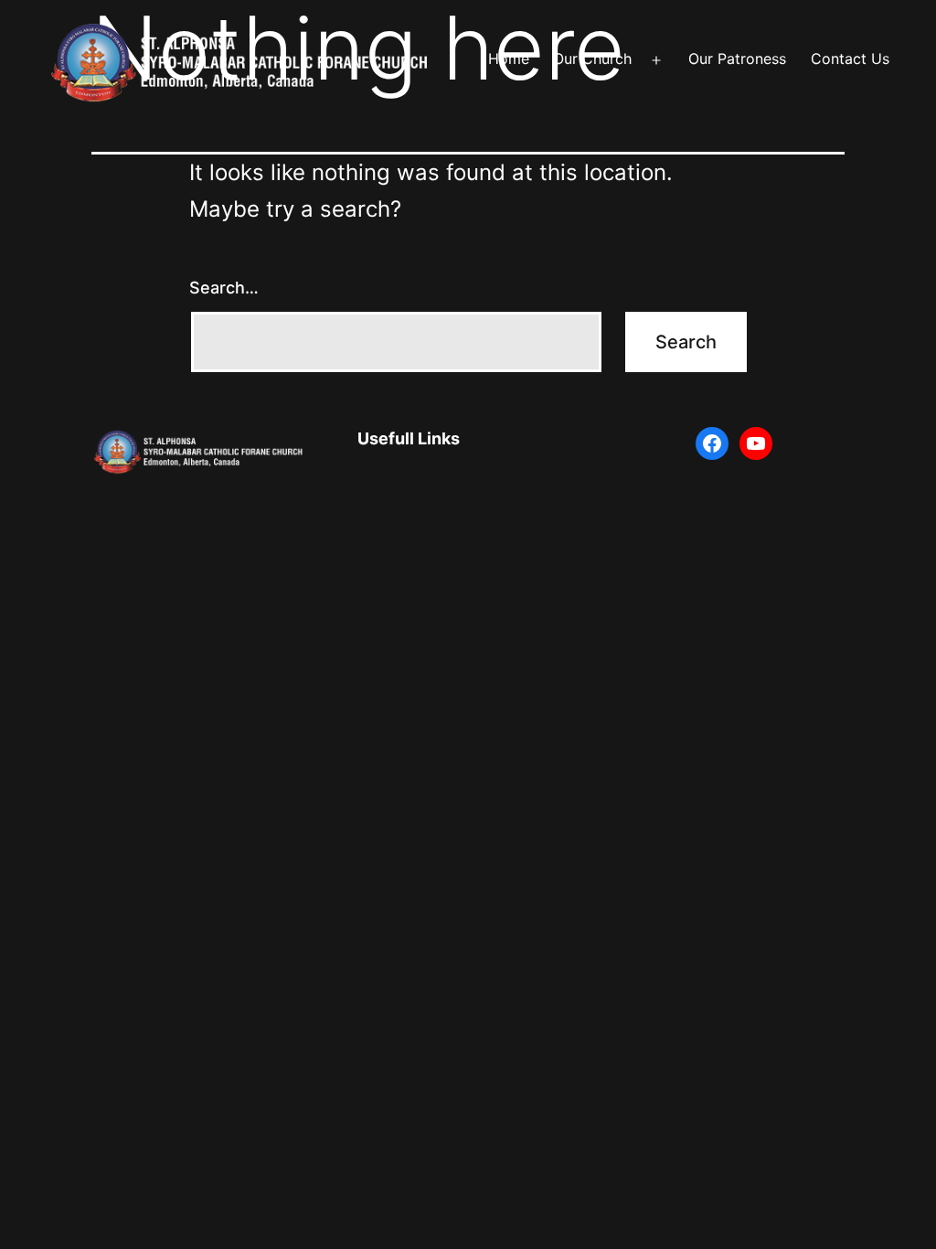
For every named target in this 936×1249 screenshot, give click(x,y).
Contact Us (850, 58)
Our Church (592, 58)
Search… (224, 287)
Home (508, 58)
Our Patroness (737, 58)
